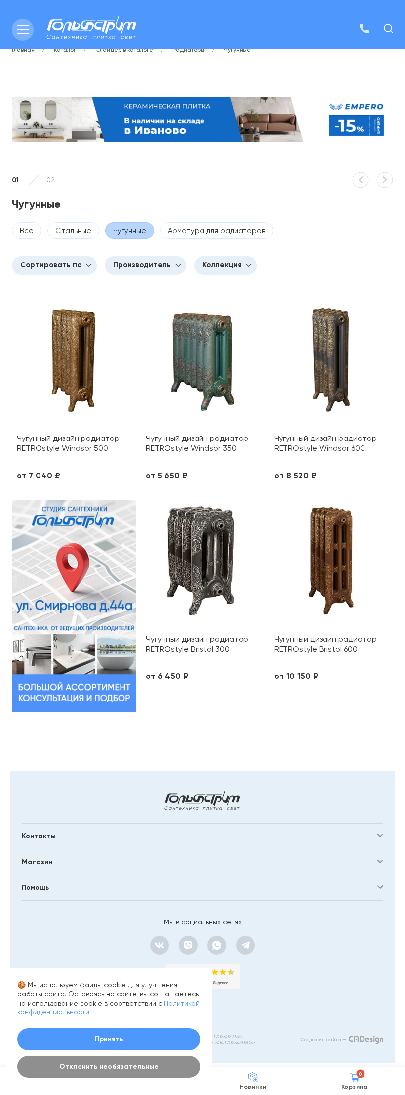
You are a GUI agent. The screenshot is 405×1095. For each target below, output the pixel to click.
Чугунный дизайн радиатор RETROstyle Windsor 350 (197, 443)
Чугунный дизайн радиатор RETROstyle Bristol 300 (197, 644)
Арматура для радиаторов (216, 230)
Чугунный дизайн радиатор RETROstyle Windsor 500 (68, 443)
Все (27, 230)
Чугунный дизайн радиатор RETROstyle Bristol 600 (325, 644)
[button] (360, 180)
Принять (109, 1039)
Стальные (73, 230)
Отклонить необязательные (109, 1066)
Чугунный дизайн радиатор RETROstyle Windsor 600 (325, 443)
